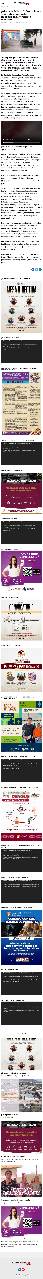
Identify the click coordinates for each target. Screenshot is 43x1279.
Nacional (4, 6)
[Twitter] (36, 269)
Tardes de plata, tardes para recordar (15, 1200)
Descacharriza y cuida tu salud (13, 1156)
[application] (21, 351)
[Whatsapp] (40, 269)
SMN (32, 78)
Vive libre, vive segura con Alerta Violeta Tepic (19, 1242)
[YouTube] (23, 1269)
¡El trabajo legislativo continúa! (13, 1073)
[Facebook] (32, 269)
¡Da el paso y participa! (10, 1115)
